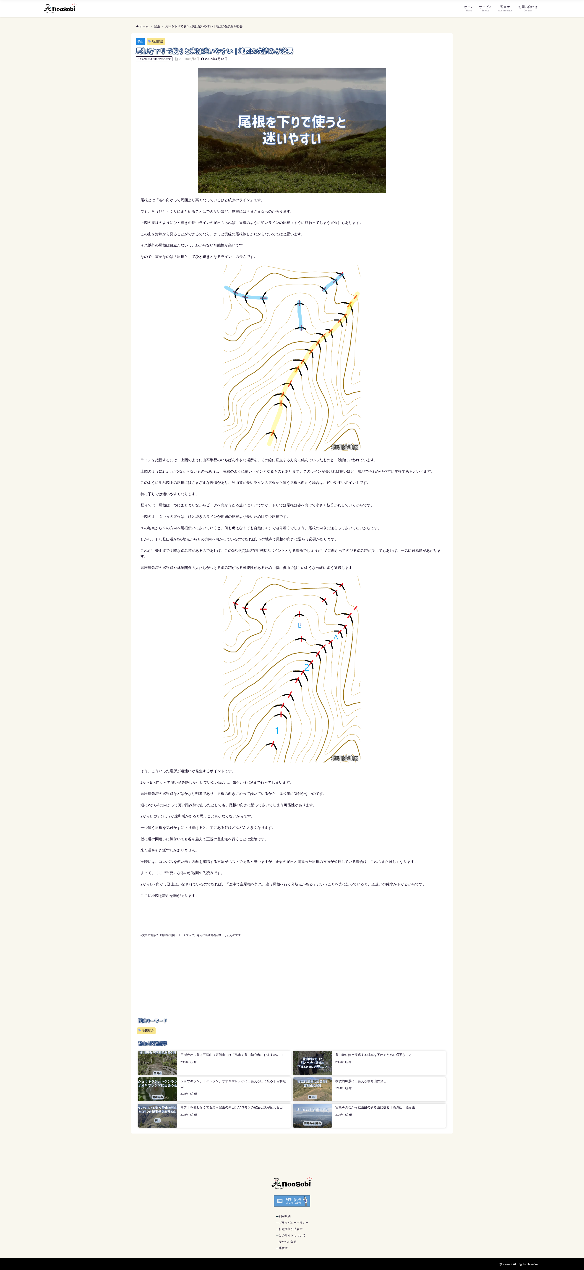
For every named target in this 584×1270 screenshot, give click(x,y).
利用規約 (285, 1216)
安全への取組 (288, 1241)
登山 (140, 41)
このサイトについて (292, 1235)
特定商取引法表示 (290, 1229)
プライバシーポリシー (293, 1222)
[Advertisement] (292, 970)
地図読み (158, 41)
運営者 (283, 1248)
